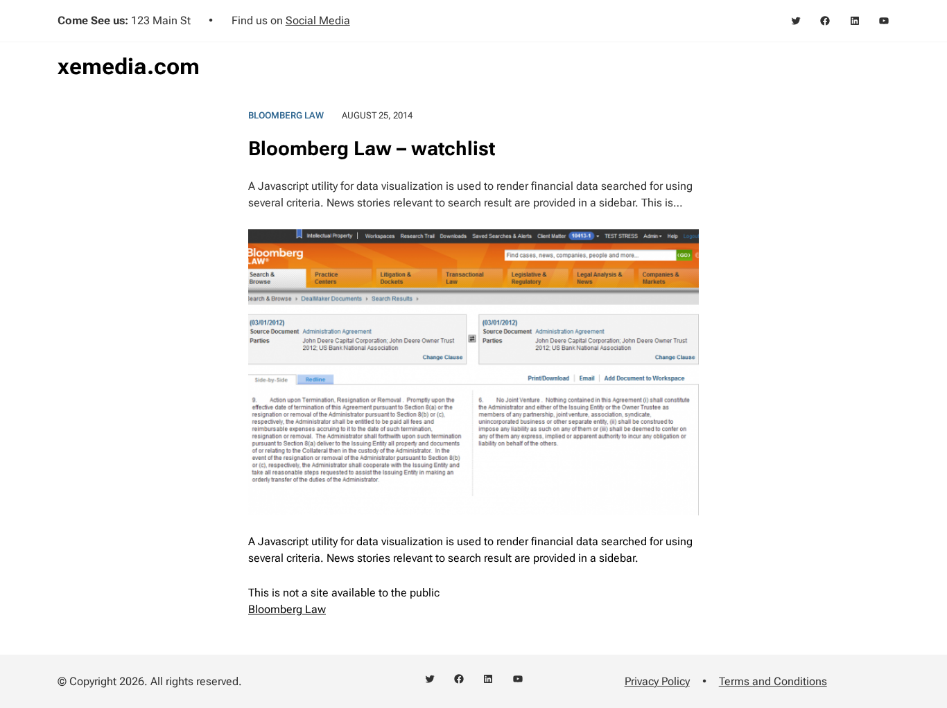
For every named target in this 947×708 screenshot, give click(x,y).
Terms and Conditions (773, 681)
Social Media (318, 20)
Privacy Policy (657, 681)
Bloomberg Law (286, 115)
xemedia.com (129, 66)
